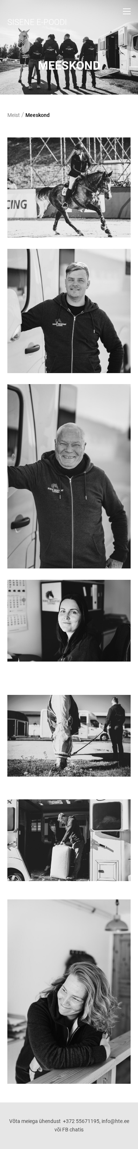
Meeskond (37, 115)
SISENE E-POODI (37, 22)
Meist (13, 115)
